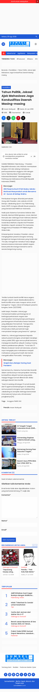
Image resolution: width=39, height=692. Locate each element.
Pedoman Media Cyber (28, 667)
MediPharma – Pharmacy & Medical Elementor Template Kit (18, 691)
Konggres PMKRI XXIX (14, 401)
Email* (4, 530)
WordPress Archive (2, 691)
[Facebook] (5, 674)
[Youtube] (17, 674)
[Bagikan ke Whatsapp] (13, 118)
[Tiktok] (25, 674)
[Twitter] (21, 674)
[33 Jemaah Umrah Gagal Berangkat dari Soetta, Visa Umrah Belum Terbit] (12, 557)
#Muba (30, 59)
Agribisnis (21, 53)
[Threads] (13, 674)
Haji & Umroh (9, 567)
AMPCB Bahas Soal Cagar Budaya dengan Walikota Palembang (21, 595)
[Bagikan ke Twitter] (8, 118)
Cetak (27, 112)
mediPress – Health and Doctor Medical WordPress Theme (28, 691)
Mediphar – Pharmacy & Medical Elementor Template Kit (11, 691)
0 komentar (16, 112)
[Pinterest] (33, 674)
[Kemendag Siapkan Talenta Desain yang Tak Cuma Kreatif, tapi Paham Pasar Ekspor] (9, 441)
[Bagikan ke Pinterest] (18, 118)
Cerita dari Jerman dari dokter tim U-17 (21, 613)
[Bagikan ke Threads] (23, 118)
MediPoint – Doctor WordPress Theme (23, 691)
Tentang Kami (6, 667)
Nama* (4, 521)
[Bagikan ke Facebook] (4, 118)
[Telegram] (29, 674)
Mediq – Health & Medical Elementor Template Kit (34, 691)
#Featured (21, 59)
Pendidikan (6, 87)
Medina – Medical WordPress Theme (6, 691)
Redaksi (15, 667)
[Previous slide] (33, 545)
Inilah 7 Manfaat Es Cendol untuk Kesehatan (22, 604)
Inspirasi (26, 567)
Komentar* (6, 495)
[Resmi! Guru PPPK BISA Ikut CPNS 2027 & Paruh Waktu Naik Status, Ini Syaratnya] (9, 464)
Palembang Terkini (17, 597)
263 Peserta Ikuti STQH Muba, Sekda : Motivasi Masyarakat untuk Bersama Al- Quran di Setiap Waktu (20, 191)
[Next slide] (36, 545)
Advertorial (11, 53)
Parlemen (14, 635)
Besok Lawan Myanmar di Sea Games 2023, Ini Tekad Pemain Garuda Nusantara (23, 624)
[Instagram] (9, 674)
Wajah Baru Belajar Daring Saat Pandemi (17, 364)
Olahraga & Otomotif (18, 616)
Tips (12, 607)
